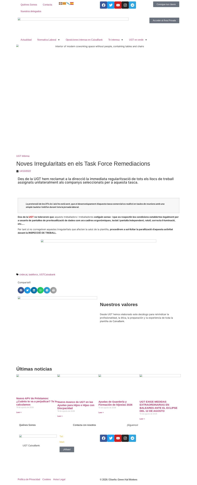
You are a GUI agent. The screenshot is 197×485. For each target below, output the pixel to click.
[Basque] (61, 3)
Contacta (47, 4)
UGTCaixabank (47, 274)
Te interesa (114, 40)
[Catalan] (64, 3)
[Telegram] (132, 5)
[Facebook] (103, 5)
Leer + (18, 412)
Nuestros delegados (31, 11)
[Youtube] (118, 5)
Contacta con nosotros (84, 425)
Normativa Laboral (46, 40)
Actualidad (26, 40)
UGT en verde (136, 40)
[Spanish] (72, 3)
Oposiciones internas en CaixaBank (84, 40)
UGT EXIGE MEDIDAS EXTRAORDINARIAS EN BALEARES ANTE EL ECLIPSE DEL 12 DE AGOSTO (158, 406)
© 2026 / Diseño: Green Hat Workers (118, 479)
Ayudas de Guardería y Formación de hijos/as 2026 (115, 403)
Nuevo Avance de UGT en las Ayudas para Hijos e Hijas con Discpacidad (75, 405)
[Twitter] (110, 5)
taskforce (33, 274)
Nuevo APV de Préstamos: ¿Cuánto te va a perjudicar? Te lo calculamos (36, 401)
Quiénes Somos (29, 4)
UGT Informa (22, 156)
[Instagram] (125, 5)
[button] (21, 290)
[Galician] (68, 3)
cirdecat (23, 274)
